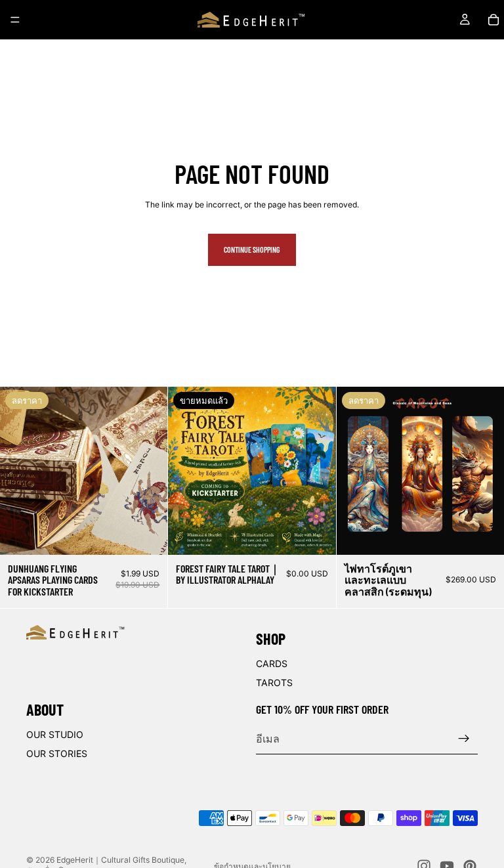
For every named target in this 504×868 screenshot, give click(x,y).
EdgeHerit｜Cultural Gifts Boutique (120, 860)
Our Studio (54, 733)
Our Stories (56, 753)
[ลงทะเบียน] (464, 738)
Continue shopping (252, 249)
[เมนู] (15, 20)
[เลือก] (483, 534)
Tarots (274, 682)
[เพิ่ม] (147, 534)
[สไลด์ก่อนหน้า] (19, 470)
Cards (271, 663)
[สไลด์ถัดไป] (147, 470)
